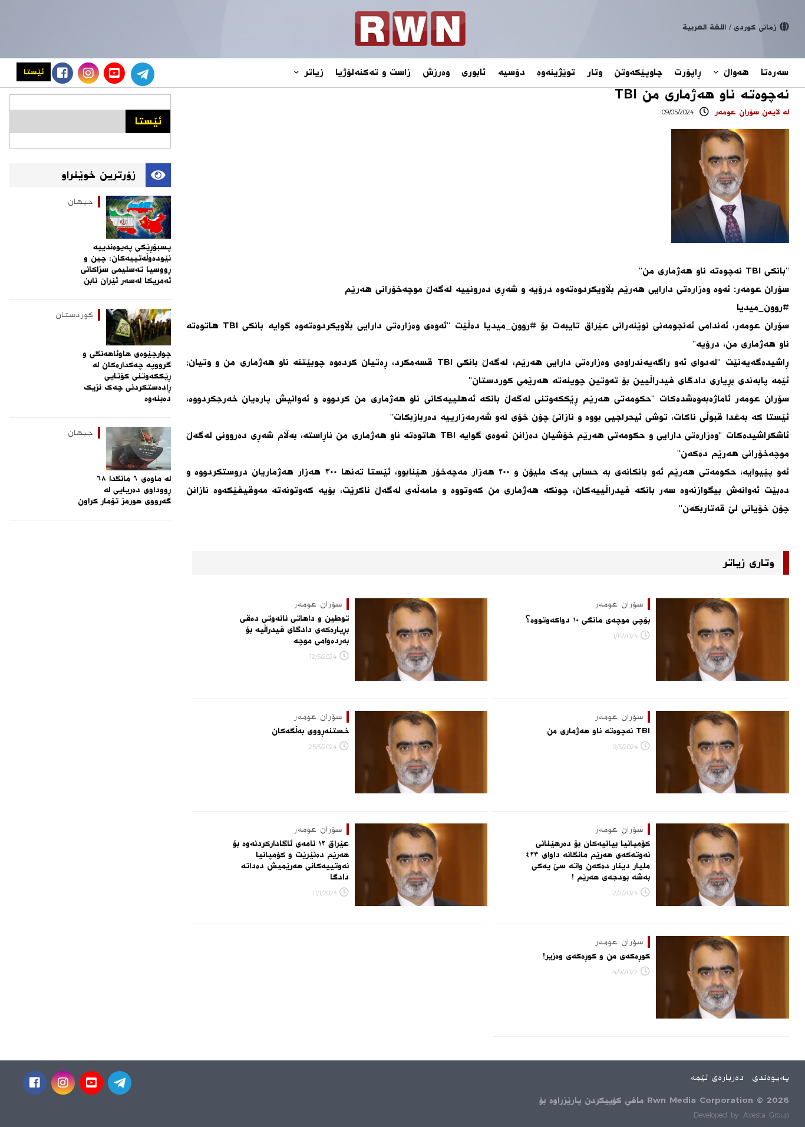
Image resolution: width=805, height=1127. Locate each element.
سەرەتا (774, 72)
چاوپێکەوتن (638, 72)
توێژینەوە (556, 72)
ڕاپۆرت (687, 72)
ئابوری (473, 72)
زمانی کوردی (755, 27)
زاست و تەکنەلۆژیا (373, 72)
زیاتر (312, 72)
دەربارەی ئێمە (717, 1077)
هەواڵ (734, 72)
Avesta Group (766, 1115)
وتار (594, 72)
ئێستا (34, 72)
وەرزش (436, 72)
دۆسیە (511, 72)
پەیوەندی (770, 1077)
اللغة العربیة (704, 27)
